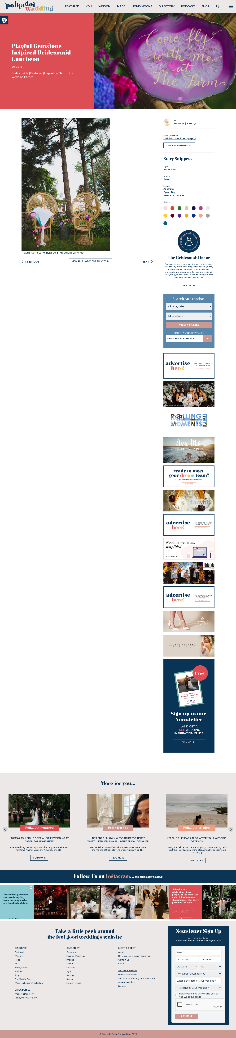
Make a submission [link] (127, 974)
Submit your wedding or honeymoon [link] (136, 978)
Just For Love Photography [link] (179, 138)
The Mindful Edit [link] (23, 979)
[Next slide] (230, 829)
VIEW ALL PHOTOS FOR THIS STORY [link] (90, 261)
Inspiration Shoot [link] (55, 73)
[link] (4, 20)
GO (207, 338)
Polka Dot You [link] (118, 827)
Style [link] (68, 971)
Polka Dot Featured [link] (39, 827)
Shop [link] (205, 6)
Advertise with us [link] (126, 982)
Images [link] (70, 960)
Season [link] (70, 979)
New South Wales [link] (173, 195)
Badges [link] (122, 986)
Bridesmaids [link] (20, 73)
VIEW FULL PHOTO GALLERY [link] (179, 145)
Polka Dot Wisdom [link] (196, 827)
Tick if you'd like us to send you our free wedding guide (199, 995)
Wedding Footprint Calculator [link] (29, 983)
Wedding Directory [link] (24, 994)
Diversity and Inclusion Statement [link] (134, 956)
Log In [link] (121, 963)
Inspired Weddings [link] (75, 956)
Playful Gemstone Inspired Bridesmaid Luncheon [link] (53, 252)
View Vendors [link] (189, 325)
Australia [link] (168, 189)
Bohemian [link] (169, 169)
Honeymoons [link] (142, 6)
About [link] (121, 952)
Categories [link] (71, 952)
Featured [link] (72, 6)
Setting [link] (70, 975)
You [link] (89, 6)
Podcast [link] (188, 6)
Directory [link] (167, 6)
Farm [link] (166, 179)
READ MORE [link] (189, 285)
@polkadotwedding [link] (149, 876)
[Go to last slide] (5, 829)
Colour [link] (69, 963)
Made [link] (121, 6)
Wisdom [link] (104, 6)
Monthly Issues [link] (73, 983)
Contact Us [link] (123, 960)
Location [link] (70, 967)
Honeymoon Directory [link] (26, 998)
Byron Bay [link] (169, 192)
